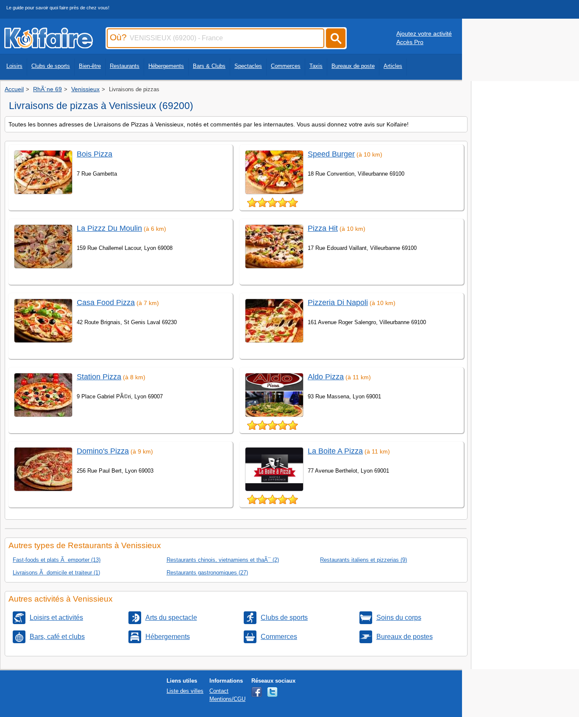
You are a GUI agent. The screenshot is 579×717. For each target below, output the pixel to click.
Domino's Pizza (103, 451)
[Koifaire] (48, 46)
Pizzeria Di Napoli (338, 302)
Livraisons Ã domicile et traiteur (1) (56, 572)
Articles (393, 66)
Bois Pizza (94, 154)
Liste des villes (185, 691)
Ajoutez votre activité (424, 33)
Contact (218, 691)
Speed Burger (331, 154)
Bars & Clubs (209, 66)
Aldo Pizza (326, 377)
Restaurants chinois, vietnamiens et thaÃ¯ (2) (223, 560)
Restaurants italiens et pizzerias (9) (363, 560)
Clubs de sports (50, 66)
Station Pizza (99, 377)
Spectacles (248, 66)
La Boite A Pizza (335, 451)
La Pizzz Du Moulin (109, 228)
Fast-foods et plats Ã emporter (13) (56, 560)
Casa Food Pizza (106, 302)
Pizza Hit (323, 228)
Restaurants (124, 66)
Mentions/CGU (227, 699)
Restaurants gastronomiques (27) (207, 572)
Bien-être (90, 66)
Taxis (316, 66)
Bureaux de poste (353, 66)
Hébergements (166, 66)
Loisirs (14, 66)
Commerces (286, 66)
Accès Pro (409, 42)
